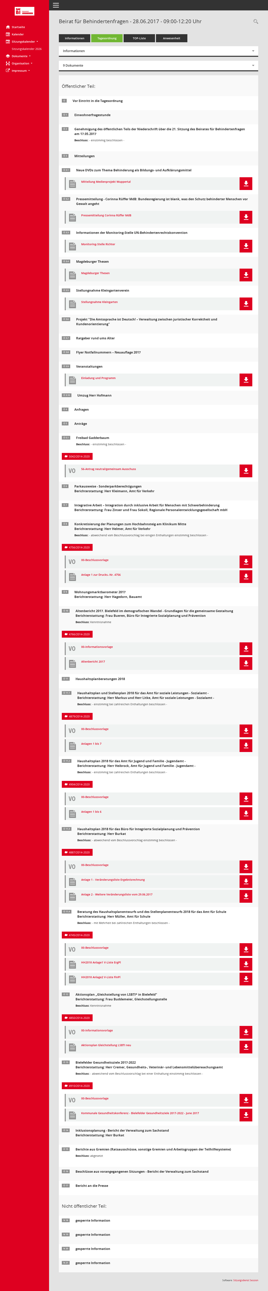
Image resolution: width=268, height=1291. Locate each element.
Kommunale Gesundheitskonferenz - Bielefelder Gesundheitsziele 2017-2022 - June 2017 (140, 1113)
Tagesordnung (107, 38)
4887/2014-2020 (79, 852)
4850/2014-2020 (79, 1018)
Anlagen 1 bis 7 (91, 744)
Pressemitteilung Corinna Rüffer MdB (106, 215)
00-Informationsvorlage (97, 647)
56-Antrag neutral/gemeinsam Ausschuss (108, 469)
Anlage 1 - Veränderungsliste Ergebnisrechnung (113, 879)
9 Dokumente (73, 65)
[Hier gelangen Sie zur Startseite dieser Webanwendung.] (24, 11)
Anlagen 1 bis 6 (91, 812)
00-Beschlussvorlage (94, 560)
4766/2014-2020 (79, 634)
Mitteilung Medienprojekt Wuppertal (106, 182)
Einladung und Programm (98, 378)
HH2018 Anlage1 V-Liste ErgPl (101, 962)
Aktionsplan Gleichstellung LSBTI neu (106, 1045)
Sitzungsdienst (245, 1280)
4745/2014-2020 (79, 935)
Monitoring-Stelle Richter (98, 244)
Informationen (74, 38)
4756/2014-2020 (79, 547)
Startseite (18, 27)
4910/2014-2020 (79, 1086)
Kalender (18, 34)
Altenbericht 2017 (93, 661)
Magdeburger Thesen (95, 273)
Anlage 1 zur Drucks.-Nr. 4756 (101, 575)
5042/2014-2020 (79, 456)
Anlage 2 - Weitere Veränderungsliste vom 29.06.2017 (116, 894)
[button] (24, 41)
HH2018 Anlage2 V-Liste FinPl (100, 977)
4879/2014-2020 (79, 716)
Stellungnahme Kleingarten (99, 302)
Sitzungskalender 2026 (27, 49)
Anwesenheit (171, 38)
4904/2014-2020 (79, 784)
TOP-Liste (139, 38)
